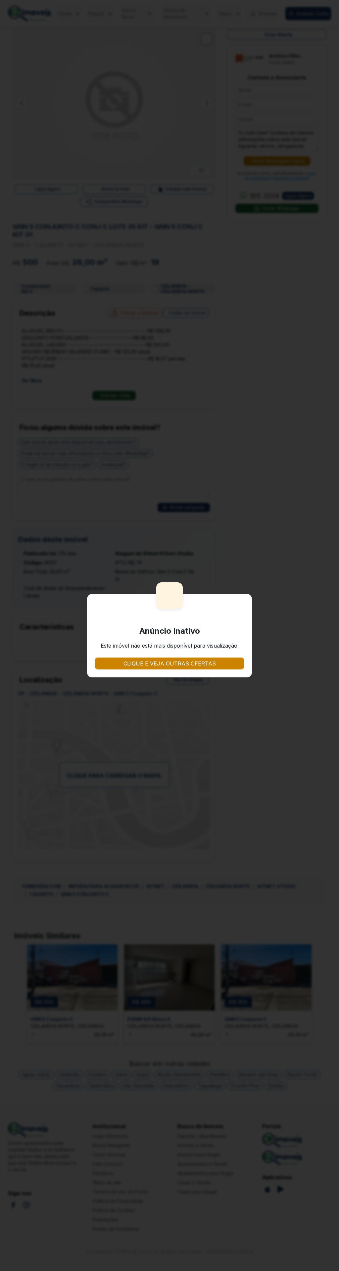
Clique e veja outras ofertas (169, 663)
